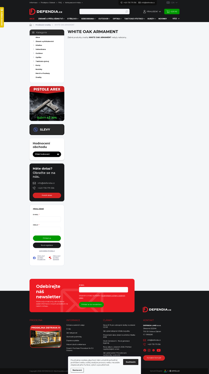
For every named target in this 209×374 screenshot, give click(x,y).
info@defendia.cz (46, 183)
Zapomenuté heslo (47, 251)
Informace (33, 3)
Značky (38, 77)
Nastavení (77, 370)
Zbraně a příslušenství (45, 41)
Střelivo (39, 45)
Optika (38, 57)
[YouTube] (158, 350)
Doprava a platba (72, 341)
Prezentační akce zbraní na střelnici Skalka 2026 (119, 336)
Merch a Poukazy (43, 73)
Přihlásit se (47, 238)
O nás (68, 329)
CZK (172, 3)
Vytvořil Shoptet (156, 371)
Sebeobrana (41, 49)
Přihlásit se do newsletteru (91, 304)
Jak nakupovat (71, 333)
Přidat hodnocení (42, 154)
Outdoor (39, 53)
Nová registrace (47, 245)
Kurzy (38, 65)
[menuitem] (32, 19)
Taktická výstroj (42, 61)
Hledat (126, 11)
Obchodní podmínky (74, 337)
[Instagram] (149, 350)
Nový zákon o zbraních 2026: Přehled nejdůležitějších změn (117, 348)
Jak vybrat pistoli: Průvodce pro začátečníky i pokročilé (115, 354)
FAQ (60, 3)
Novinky (39, 69)
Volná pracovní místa (73, 3)
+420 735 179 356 (46, 188)
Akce (38, 37)
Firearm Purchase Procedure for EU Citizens (80, 349)
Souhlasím (131, 362)
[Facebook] (144, 350)
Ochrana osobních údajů (75, 325)
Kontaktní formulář (154, 358)
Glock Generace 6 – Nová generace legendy (116, 342)
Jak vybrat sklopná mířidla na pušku (116, 331)
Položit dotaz (47, 195)
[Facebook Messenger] (153, 350)
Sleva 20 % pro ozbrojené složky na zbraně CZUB (119, 326)
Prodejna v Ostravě (48, 3)
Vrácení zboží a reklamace (76, 344)
